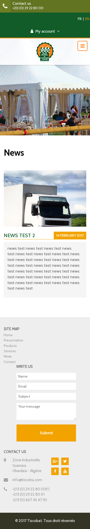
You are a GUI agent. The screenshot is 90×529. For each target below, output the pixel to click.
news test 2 (19, 235)
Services (10, 351)
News (8, 356)
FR (80, 19)
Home (8, 335)
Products (10, 346)
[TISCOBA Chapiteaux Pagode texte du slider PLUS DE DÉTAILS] (45, 67)
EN (87, 19)
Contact (10, 362)
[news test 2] (45, 211)
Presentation (13, 340)
